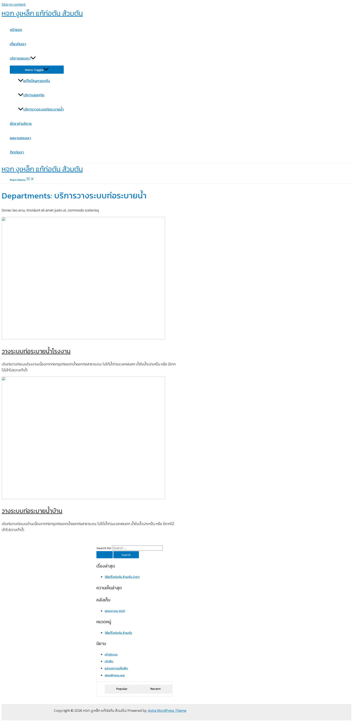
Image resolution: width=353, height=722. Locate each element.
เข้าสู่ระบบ (111, 654)
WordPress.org (115, 675)
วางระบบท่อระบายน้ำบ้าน (32, 510)
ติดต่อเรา (17, 152)
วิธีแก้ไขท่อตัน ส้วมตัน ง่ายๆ (122, 576)
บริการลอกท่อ (33, 95)
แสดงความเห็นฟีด (116, 668)
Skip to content (14, 4)
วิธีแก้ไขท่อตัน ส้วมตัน (118, 632)
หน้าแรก (16, 29)
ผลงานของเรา (20, 138)
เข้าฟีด (109, 661)
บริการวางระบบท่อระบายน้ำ (43, 109)
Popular (121, 688)
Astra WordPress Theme (167, 710)
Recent (155, 688)
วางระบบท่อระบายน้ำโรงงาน (36, 351)
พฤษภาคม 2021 (115, 611)
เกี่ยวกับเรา (18, 44)
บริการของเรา (20, 58)
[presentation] (33, 58)
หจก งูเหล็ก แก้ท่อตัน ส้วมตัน (42, 13)
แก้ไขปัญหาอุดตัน (36, 80)
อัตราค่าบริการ (21, 123)
